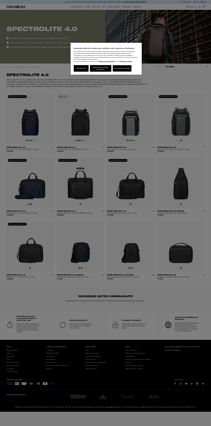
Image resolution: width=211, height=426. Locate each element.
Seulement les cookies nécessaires (100, 68)
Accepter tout (81, 68)
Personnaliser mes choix (122, 68)
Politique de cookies (126, 61)
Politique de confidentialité (106, 61)
